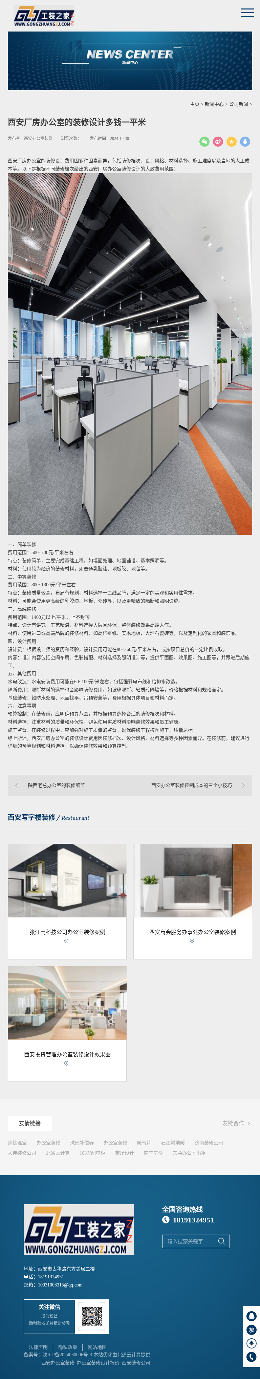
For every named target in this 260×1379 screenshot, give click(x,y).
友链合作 (237, 1123)
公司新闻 (238, 104)
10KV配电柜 (92, 1153)
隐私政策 (67, 1347)
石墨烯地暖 (173, 1142)
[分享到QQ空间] (231, 142)
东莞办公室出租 (189, 1153)
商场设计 (124, 1153)
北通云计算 (58, 1153)
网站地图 (97, 1347)
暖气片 (144, 1142)
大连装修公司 (22, 1153)
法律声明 (38, 1347)
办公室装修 (48, 1142)
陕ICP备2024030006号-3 (67, 1354)
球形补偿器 (82, 1142)
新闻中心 (214, 104)
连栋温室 (17, 1142)
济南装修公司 (209, 1142)
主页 (194, 104)
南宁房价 (153, 1153)
